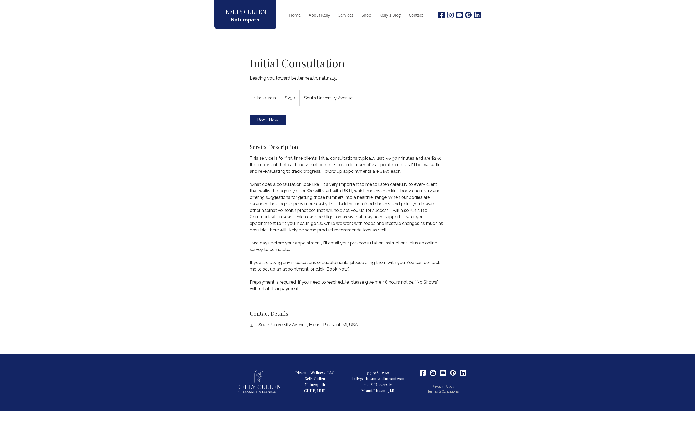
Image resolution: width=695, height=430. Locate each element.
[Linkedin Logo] (477, 15)
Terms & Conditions (443, 391)
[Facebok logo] (441, 15)
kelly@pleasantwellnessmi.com (378, 378)
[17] (433, 373)
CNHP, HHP (315, 390)
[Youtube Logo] (459, 15)
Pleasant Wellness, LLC (314, 372)
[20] (453, 373)
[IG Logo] (450, 15)
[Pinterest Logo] (468, 15)
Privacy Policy (443, 386)
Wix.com (384, 414)
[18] (423, 373)
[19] (443, 373)
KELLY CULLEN (245, 11)
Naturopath (245, 20)
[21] (463, 373)
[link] (268, 120)
